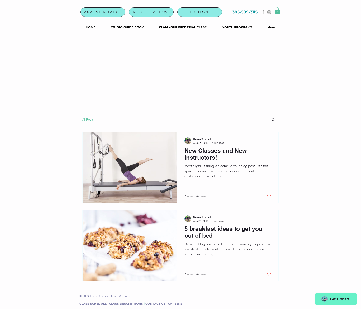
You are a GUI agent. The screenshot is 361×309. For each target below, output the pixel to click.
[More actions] (270, 140)
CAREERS (175, 303)
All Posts (88, 119)
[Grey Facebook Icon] (263, 12)
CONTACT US (155, 303)
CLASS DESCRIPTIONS (126, 303)
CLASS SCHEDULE (93, 303)
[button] (277, 10)
